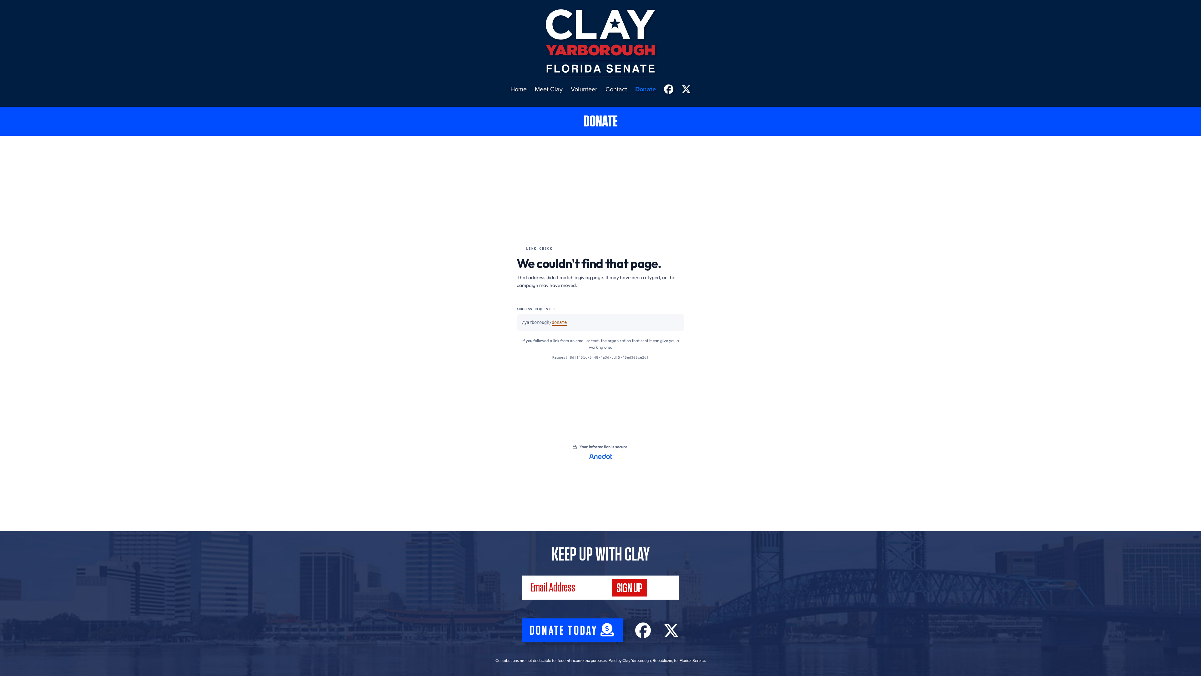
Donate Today (565, 630)
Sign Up (629, 588)
